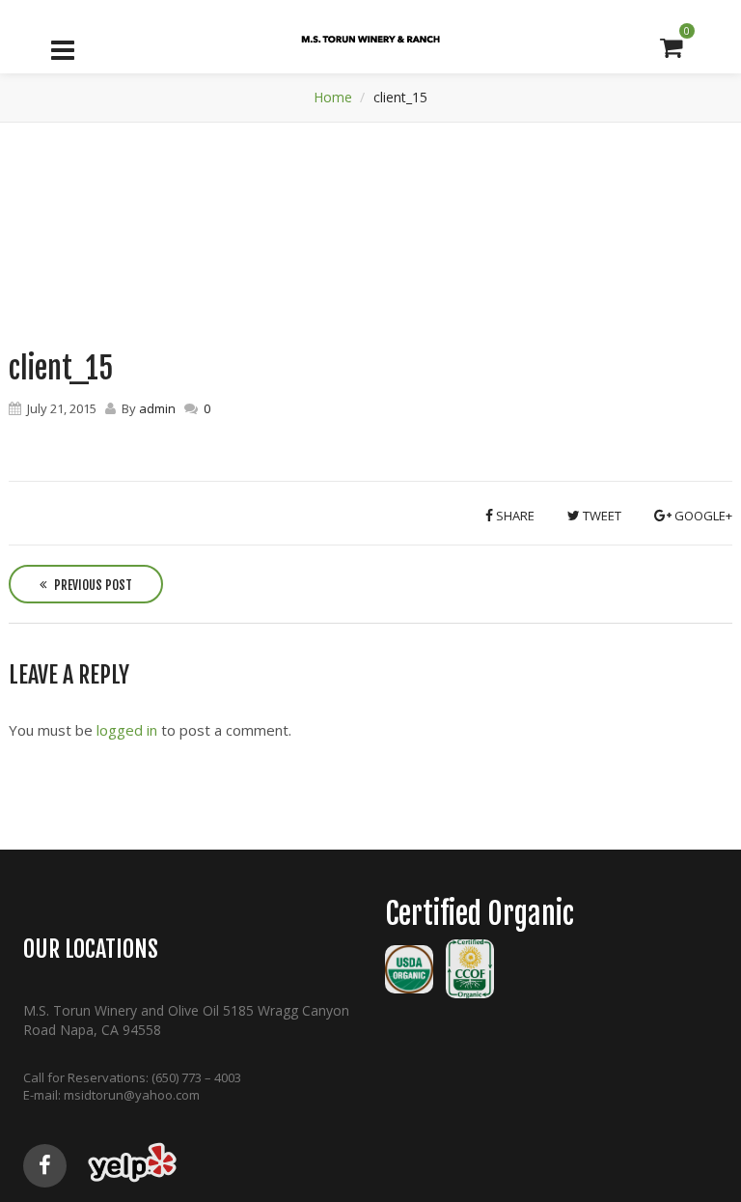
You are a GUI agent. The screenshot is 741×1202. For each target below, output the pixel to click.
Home (333, 97)
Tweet (600, 515)
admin (157, 408)
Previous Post (91, 585)
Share (514, 515)
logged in (126, 730)
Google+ (702, 515)
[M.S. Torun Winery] (370, 40)
